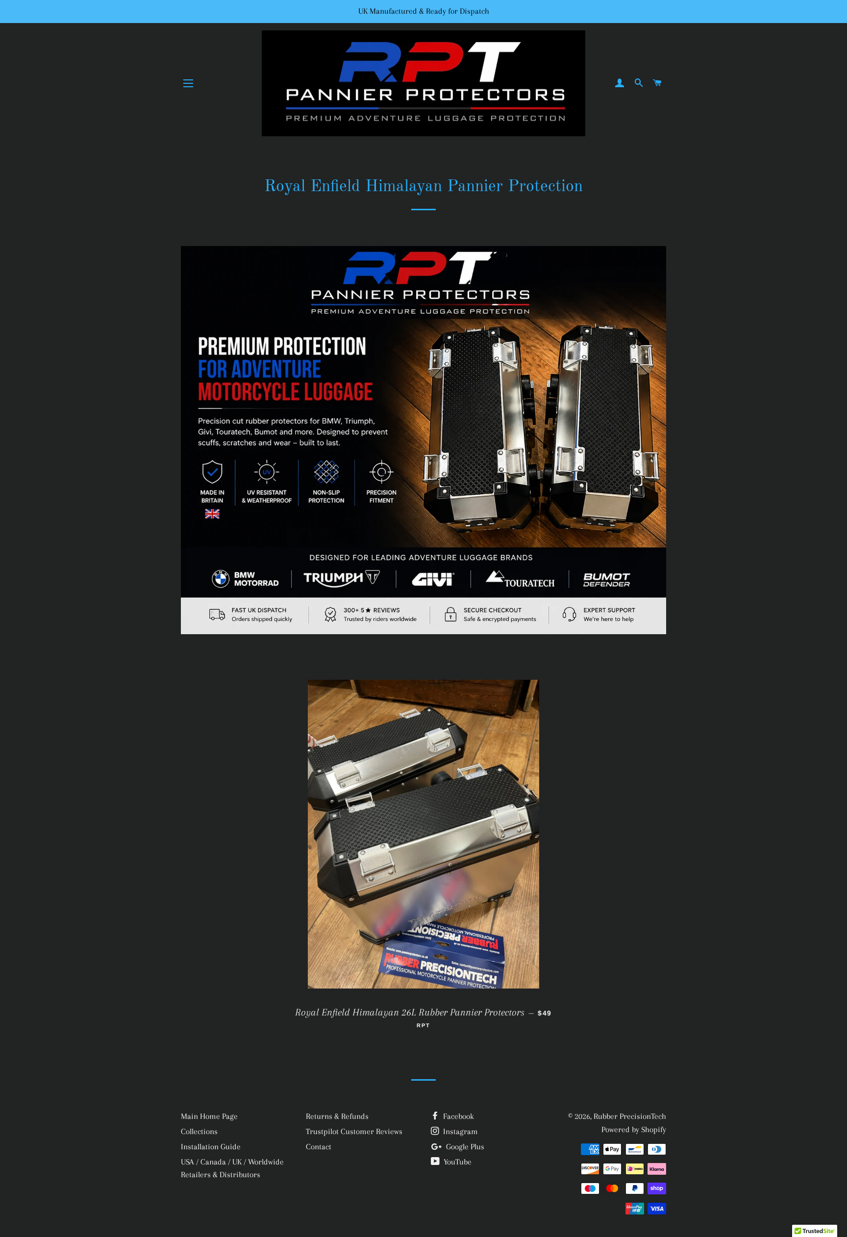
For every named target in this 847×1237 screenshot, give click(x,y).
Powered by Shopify (633, 1129)
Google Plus (464, 1146)
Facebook (457, 1116)
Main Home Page (209, 1116)
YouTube (457, 1161)
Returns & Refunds (337, 1116)
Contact (318, 1146)
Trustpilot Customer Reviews (354, 1131)
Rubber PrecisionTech (630, 1116)
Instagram (459, 1131)
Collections (199, 1131)
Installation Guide (211, 1146)
